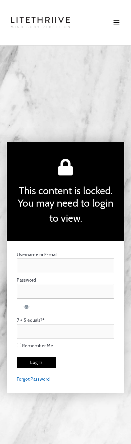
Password (26, 280)
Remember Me (37, 345)
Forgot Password (33, 379)
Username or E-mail (37, 254)
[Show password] (26, 306)
